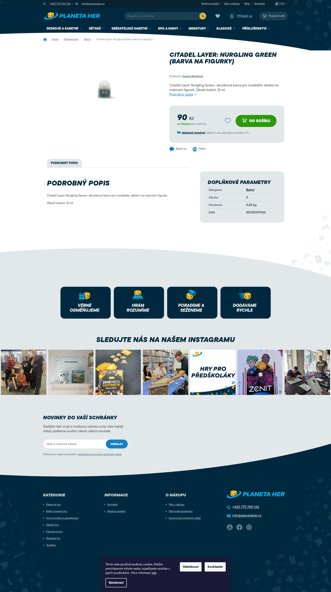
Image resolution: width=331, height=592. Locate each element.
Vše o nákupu (232, 4)
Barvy (250, 189)
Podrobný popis (181, 94)
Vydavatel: (186, 76)
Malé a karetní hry (56, 511)
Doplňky (51, 545)
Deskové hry (53, 505)
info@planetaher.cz (246, 515)
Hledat (202, 16)
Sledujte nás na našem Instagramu (165, 339)
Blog (247, 4)
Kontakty (259, 4)
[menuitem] (64, 28)
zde (154, 572)
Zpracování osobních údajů (185, 518)
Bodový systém (210, 4)
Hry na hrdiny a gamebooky (62, 518)
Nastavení (116, 582)
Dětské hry (52, 525)
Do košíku (259, 121)
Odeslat (117, 444)
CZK (281, 3)
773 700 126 (245, 507)
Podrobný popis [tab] (64, 163)
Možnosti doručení (193, 133)
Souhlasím (215, 566)
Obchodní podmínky (181, 511)
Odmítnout (191, 566)
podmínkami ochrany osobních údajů (100, 454)
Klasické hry (53, 538)
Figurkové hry (54, 532)
